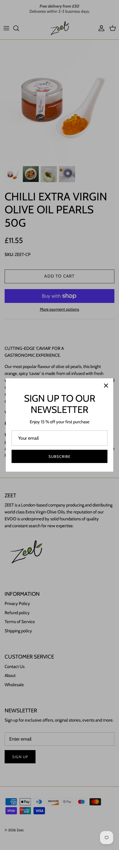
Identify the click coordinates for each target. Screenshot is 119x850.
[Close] (106, 385)
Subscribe (59, 456)
